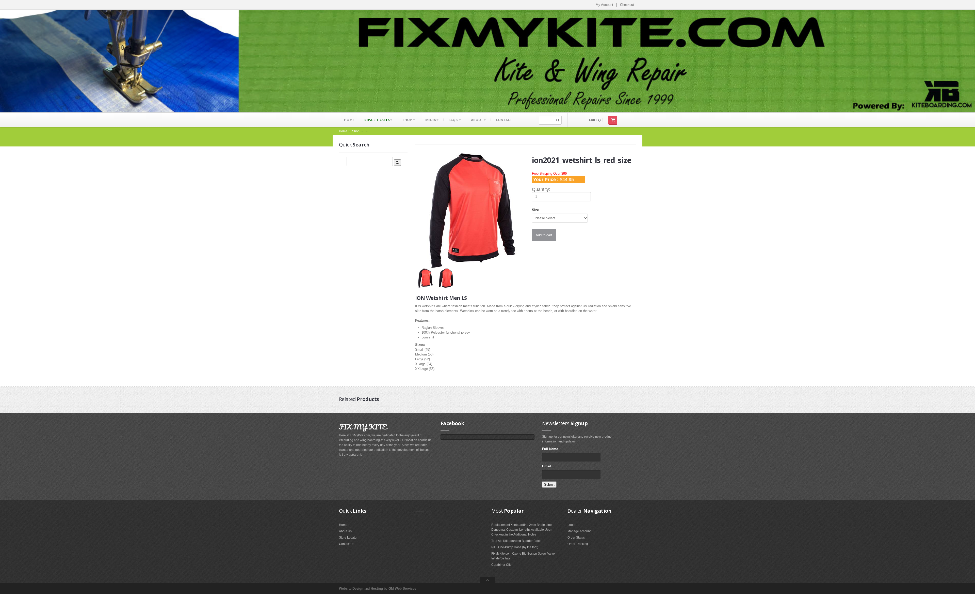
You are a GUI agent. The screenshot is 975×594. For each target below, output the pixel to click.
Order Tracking (577, 544)
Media (430, 119)
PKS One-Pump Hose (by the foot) (514, 547)
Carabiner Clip (501, 565)
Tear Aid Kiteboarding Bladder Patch (516, 541)
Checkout (627, 5)
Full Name (550, 449)
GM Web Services (402, 588)
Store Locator (348, 537)
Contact (504, 119)
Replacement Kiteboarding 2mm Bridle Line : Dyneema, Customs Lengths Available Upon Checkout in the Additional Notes (522, 529)
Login (571, 525)
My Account (604, 5)
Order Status (576, 537)
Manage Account (579, 531)
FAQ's (453, 119)
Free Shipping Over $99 (549, 173)
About (477, 119)
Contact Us (346, 544)
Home (349, 119)
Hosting (377, 588)
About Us (345, 531)
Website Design (351, 588)
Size (535, 210)
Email (546, 466)
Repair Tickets (377, 119)
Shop (407, 119)
